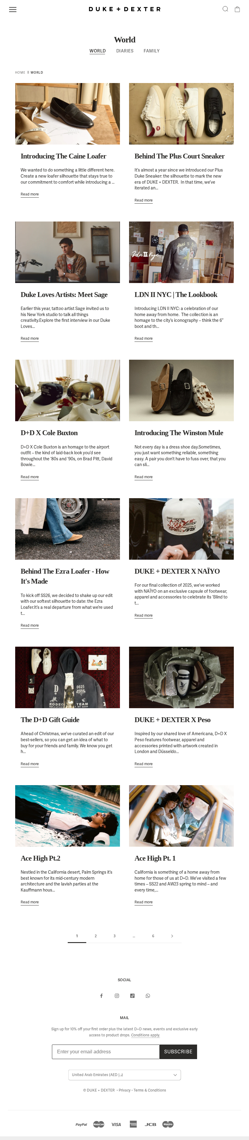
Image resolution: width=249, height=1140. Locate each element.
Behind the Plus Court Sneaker (180, 156)
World (98, 51)
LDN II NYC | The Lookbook (176, 294)
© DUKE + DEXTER (99, 1090)
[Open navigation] (12, 9)
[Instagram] (117, 996)
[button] (225, 9)
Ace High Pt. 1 (155, 858)
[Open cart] (237, 9)
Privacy (125, 1090)
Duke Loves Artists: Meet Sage (64, 294)
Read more (30, 194)
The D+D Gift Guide (50, 720)
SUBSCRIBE (178, 1052)
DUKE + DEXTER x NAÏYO (177, 571)
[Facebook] (101, 996)
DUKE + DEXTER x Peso (172, 720)
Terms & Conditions (150, 1090)
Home (20, 72)
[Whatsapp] (148, 996)
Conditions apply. (145, 1035)
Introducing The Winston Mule (179, 433)
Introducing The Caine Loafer (63, 156)
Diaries (125, 51)
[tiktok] (132, 996)
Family (151, 51)
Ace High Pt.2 (40, 858)
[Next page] (172, 936)
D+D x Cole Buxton (49, 433)
